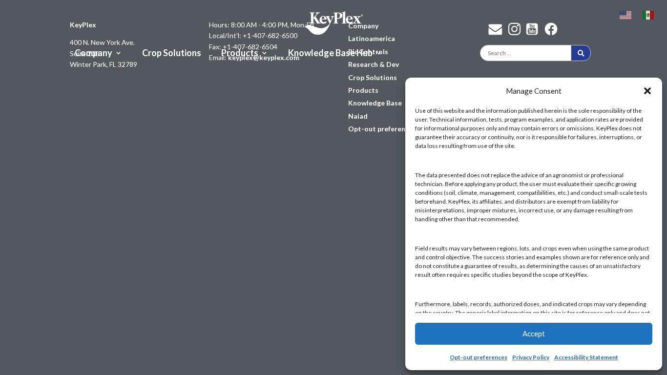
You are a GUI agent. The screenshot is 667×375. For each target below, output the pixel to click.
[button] (647, 91)
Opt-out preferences (478, 357)
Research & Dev (373, 64)
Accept (533, 333)
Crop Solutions (171, 53)
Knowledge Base (375, 103)
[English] (626, 14)
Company (93, 53)
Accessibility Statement (586, 357)
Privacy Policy (530, 357)
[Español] (648, 14)
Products (239, 53)
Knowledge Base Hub (330, 53)
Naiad (358, 116)
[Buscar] (581, 53)
